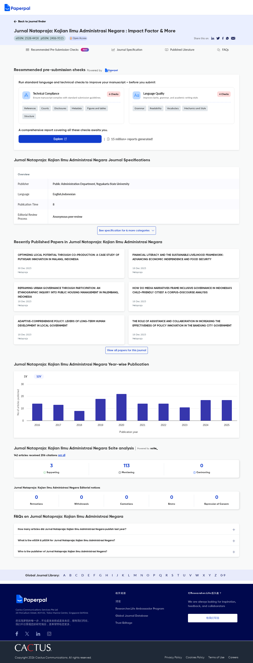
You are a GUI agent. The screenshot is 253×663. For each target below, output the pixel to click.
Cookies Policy (195, 657)
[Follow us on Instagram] (49, 633)
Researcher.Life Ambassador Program (139, 608)
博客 (118, 601)
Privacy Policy (173, 657)
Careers (233, 657)
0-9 (223, 575)
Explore (58, 139)
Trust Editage (123, 623)
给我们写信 (212, 618)
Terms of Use (216, 657)
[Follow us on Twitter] (27, 633)
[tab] (126, 529)
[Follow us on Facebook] (17, 633)
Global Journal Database (131, 615)
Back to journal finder (32, 21)
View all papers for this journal (126, 350)
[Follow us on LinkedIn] (38, 633)
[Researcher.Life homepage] (54, 599)
